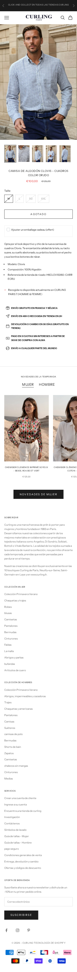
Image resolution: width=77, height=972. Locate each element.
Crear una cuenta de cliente (20, 798)
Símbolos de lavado (15, 829)
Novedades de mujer (38, 494)
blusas (8, 613)
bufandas (9, 663)
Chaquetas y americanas (18, 708)
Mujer (28, 384)
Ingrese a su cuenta (15, 804)
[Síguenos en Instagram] (17, 930)
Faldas (8, 644)
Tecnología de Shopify (49, 942)
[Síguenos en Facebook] (6, 930)
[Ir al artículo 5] (65, 154)
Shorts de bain (12, 746)
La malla (9, 651)
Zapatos (9, 753)
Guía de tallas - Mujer (16, 836)
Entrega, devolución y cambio (21, 861)
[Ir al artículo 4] (51, 154)
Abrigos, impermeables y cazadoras (25, 696)
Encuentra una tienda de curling (22, 810)
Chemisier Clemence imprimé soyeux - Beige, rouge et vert (26, 469)
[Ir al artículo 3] (38, 154)
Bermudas (10, 632)
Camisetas (10, 619)
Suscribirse (21, 914)
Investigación (12, 817)
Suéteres (9, 727)
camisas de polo (13, 734)
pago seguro (11, 848)
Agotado (38, 214)
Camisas (9, 721)
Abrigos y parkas (14, 657)
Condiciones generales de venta (23, 855)
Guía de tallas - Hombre (18, 842)
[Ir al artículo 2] (24, 153)
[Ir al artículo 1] (10, 154)
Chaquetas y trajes (15, 600)
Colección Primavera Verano (21, 594)
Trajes (8, 702)
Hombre (47, 384)
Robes (8, 606)
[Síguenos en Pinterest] (29, 930)
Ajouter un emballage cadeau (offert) (32, 229)
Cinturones (11, 638)
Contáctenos (12, 823)
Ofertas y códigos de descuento (22, 867)
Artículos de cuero (15, 670)
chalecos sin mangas (16, 765)
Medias (8, 778)
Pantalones (11, 625)
